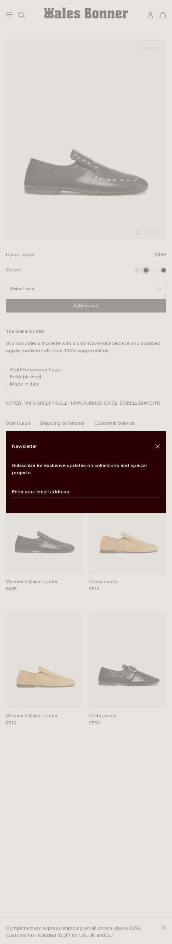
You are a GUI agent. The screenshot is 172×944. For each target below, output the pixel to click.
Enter (154, 492)
